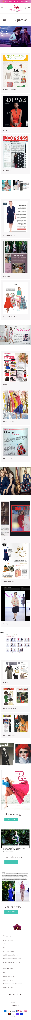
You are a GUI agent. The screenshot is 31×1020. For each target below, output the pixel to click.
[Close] (28, 487)
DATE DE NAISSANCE (9, 523)
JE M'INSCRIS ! (15, 531)
